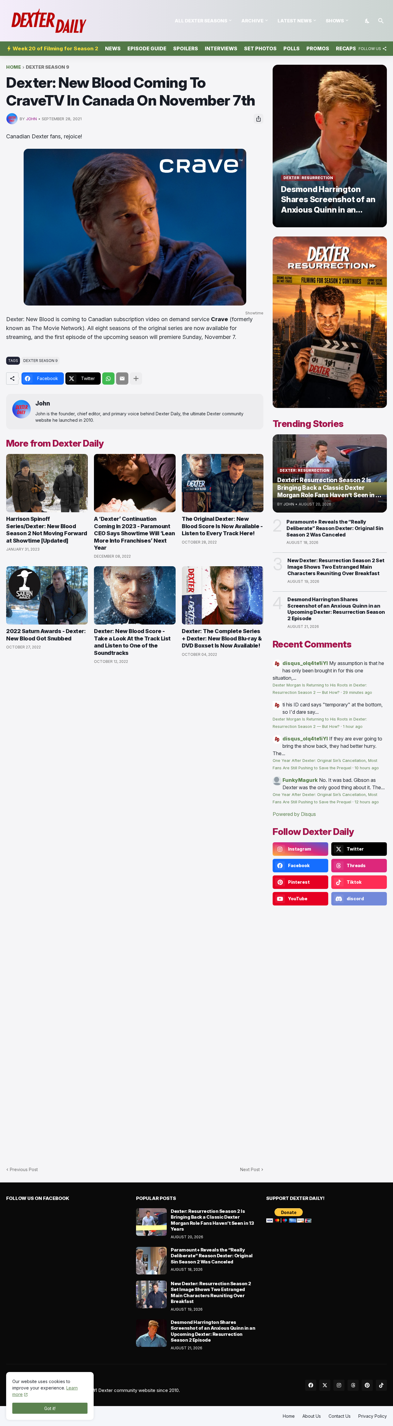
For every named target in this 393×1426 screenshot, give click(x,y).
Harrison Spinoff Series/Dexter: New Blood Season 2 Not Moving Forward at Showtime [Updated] (46, 530)
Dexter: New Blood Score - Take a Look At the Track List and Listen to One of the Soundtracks (132, 642)
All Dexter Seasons (201, 21)
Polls (291, 48)
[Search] (381, 21)
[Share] (258, 119)
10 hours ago (367, 768)
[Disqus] (134, 912)
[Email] (122, 378)
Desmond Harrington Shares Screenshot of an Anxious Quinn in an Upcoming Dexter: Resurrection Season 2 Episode (336, 608)
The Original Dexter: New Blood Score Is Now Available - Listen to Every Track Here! (222, 526)
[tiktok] (381, 1385)
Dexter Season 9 (47, 67)
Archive (252, 21)
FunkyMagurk (300, 780)
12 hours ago (367, 802)
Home (13, 67)
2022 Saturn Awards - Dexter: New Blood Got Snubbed (46, 634)
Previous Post (24, 1169)
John (42, 403)
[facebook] (310, 1385)
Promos (317, 48)
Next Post (250, 1169)
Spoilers (185, 48)
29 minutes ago (357, 692)
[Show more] (136, 378)
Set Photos (260, 48)
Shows (335, 21)
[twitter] (324, 1385)
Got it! (50, 1408)
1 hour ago (353, 726)
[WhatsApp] (108, 378)
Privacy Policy (372, 1416)
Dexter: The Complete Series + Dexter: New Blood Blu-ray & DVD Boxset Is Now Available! (222, 638)
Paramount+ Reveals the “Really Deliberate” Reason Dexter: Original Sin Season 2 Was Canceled (334, 528)
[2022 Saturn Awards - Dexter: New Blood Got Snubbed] (47, 595)
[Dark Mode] (367, 21)
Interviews (221, 48)
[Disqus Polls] (135, 751)
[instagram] (338, 1385)
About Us (311, 1416)
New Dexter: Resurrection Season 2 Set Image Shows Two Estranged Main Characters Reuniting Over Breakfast (335, 566)
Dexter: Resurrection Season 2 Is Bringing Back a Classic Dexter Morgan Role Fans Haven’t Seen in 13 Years (212, 1220)
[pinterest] (367, 1385)
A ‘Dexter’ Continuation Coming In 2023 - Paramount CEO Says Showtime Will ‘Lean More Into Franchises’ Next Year (134, 533)
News (113, 48)
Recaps (346, 48)
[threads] (353, 1385)
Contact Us (340, 1416)
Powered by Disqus (294, 814)
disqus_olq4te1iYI (305, 663)
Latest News (295, 21)
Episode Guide (146, 48)
